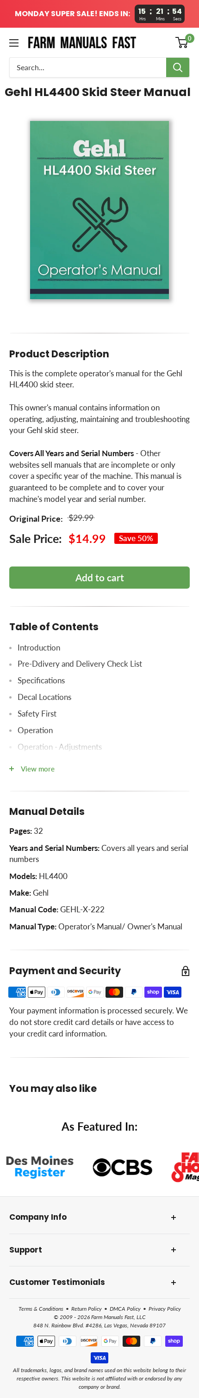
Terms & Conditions (41, 1308)
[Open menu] (14, 43)
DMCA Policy (125, 1308)
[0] (182, 42)
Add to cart (99, 577)
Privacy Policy (165, 1308)
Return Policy (86, 1308)
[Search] (177, 67)
